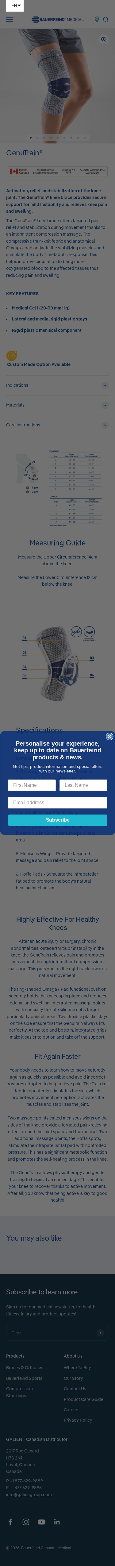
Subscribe (57, 820)
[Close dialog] (109, 736)
